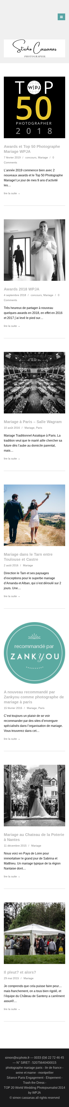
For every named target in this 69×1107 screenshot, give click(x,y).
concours (30, 157)
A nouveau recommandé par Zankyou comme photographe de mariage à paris (34, 697)
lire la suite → (12, 193)
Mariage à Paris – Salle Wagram (33, 422)
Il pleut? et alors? (20, 972)
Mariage (43, 157)
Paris (39, 427)
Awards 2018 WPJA (21, 289)
